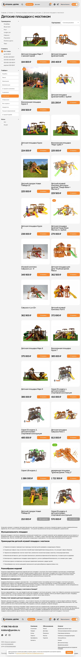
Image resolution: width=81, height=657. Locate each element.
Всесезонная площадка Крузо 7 (61, 349)
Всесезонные (6, 85)
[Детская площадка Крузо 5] (35, 127)
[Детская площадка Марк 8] (35, 333)
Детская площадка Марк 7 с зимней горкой (32, 55)
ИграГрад (7, 24)
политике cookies (21, 653)
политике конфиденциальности (35, 653)
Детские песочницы (63, 642)
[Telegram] (58, 4)
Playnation (7, 38)
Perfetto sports (8, 41)
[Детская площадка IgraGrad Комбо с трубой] (65, 79)
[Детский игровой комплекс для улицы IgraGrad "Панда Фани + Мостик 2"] (65, 168)
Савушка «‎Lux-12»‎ (28, 307)
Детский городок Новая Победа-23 (31, 184)
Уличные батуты (62, 638)
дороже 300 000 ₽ (9, 65)
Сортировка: (56, 22)
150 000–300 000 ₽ (9, 62)
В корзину (43, 61)
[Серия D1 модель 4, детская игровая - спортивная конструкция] (65, 496)
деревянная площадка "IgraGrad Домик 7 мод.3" (61, 471)
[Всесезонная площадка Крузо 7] (65, 333)
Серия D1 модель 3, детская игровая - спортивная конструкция (31, 432)
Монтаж (45, 635)
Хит (5, 122)
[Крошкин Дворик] (11, 4)
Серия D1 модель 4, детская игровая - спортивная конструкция (61, 513)
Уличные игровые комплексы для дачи (67, 631)
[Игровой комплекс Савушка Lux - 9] (35, 251)
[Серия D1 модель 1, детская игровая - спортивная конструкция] (65, 374)
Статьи (32, 633)
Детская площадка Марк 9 (32, 389)
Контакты (33, 640)
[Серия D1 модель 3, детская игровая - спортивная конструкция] (35, 414)
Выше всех (7, 27)
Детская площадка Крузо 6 (31, 227)
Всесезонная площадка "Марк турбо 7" (61, 144)
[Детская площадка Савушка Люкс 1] (65, 414)
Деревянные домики (63, 645)
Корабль (4, 73)
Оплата (45, 628)
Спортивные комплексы (64, 633)
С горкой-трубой (7, 114)
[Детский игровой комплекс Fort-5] (65, 292)
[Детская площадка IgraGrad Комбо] (65, 39)
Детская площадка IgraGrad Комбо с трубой (61, 96)
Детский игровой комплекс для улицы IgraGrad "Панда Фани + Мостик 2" (60, 186)
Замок (4, 77)
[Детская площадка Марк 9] (35, 374)
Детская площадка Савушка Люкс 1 (59, 431)
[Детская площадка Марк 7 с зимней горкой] (35, 39)
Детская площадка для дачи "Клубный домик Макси (60, 269)
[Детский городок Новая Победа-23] (35, 168)
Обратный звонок (65, 4)
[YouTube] (9, 635)
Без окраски (6, 103)
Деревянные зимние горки (64, 628)
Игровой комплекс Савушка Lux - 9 (29, 268)
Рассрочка (46, 633)
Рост (5, 29)
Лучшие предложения (8, 111)
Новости (33, 635)
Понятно (69, 652)
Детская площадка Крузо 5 (31, 144)
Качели (60, 640)
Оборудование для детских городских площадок (67, 648)
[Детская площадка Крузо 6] (35, 211)
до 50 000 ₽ (7, 54)
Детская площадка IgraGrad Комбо (59, 55)
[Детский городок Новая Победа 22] (35, 496)
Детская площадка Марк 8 (32, 348)
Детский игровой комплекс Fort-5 (58, 308)
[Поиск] (22, 4)
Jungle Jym (7, 32)
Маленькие (5, 81)
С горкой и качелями (8, 88)
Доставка (37, 4)
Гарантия (45, 638)
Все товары (7, 51)
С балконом (5, 99)
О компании (34, 628)
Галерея (33, 631)
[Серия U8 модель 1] (35, 455)
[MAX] (55, 4)
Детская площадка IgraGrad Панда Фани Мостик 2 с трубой (60, 228)
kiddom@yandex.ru (10, 630)
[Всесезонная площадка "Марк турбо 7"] (65, 127)
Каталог (30, 4)
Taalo (5, 43)
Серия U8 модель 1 (29, 470)
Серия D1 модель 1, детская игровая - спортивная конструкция (61, 391)
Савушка (6, 35)
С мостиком (5, 96)
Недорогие (5, 107)
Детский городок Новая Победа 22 (31, 512)
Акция (6, 125)
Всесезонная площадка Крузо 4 (31, 103)
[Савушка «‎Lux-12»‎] (35, 292)
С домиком (5, 92)
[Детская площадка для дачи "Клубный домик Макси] (65, 251)
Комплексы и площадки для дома (66, 635)
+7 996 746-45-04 (9, 626)
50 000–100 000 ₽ (9, 57)
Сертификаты (34, 638)
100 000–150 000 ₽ (9, 59)
